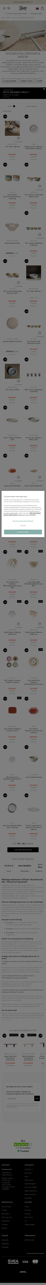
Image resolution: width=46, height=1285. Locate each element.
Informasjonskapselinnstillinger (23, 521)
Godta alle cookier (23, 532)
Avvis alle (23, 525)
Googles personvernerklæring (26, 515)
